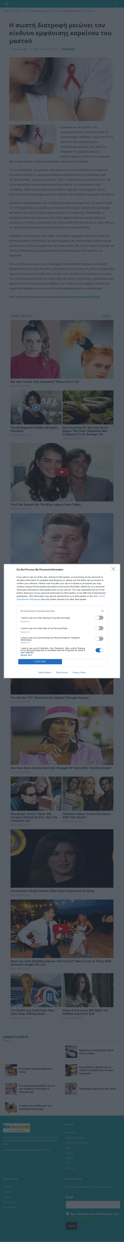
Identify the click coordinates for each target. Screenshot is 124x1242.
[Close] (114, 570)
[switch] (99, 618)
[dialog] (62, 621)
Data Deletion (44, 672)
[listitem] (62, 611)
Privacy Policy (79, 672)
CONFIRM (40, 661)
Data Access (62, 672)
